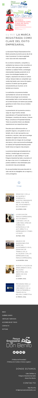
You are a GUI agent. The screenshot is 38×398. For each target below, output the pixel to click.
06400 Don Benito (30, 378)
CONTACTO (5, 325)
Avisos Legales (25, 362)
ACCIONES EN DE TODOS (9, 322)
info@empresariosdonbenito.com (26, 390)
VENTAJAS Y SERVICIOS (9, 319)
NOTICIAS (5, 329)
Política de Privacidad (19, 359)
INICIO (4, 312)
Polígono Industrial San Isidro (27, 376)
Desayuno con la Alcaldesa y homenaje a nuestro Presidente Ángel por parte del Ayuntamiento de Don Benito (24, 200)
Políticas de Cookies (14, 362)
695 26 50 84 (32, 387)
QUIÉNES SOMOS (7, 315)
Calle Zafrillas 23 (31, 373)
